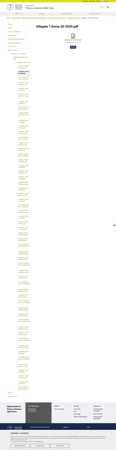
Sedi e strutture (12, 46)
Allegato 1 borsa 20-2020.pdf (73, 40)
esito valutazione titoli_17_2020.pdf (23, 138)
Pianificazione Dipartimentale (16, 39)
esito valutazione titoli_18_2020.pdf (23, 108)
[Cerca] (107, 7)
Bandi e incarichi (98, 413)
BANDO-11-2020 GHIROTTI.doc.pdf (23, 211)
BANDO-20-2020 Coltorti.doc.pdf (23, 67)
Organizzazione (16, 18)
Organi (10, 28)
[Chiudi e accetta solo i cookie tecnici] (112, 433)
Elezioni (10, 393)
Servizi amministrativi (14, 31)
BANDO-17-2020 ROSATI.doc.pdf (23, 132)
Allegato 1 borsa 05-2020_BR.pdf (23, 315)
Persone (10, 24)
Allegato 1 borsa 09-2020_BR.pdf (23, 239)
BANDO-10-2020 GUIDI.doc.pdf (23, 222)
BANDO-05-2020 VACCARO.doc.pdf (23, 309)
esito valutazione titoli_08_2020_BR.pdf (24, 265)
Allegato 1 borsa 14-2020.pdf (23, 177)
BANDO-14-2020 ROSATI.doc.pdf (23, 172)
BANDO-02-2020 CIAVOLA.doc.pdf (23, 365)
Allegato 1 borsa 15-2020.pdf (23, 166)
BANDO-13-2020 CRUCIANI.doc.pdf (23, 183)
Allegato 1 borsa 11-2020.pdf (23, 217)
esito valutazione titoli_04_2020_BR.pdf (24, 340)
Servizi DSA (77, 409)
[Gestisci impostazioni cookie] (114, 225)
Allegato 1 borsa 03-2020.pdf (23, 352)
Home (8, 18)
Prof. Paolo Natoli (59, 409)
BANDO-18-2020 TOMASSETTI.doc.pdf (23, 96)
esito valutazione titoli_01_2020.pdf (23, 388)
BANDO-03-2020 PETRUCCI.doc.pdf (23, 346)
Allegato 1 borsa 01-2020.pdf (23, 382)
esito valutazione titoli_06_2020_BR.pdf (24, 302)
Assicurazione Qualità (14, 43)
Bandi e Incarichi (26, 18)
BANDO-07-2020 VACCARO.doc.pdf (23, 271)
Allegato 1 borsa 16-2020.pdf (23, 149)
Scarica (73, 47)
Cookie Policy (40, 441)
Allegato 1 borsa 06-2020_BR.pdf (23, 296)
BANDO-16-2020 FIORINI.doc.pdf (23, 144)
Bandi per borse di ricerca (40, 18)
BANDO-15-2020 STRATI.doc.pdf (23, 161)
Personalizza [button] (60, 445)
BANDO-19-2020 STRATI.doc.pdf (23, 83)
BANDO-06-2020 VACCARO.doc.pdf (23, 290)
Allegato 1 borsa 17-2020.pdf (23, 127)
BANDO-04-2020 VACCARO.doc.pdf (23, 328)
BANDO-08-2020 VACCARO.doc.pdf (23, 253)
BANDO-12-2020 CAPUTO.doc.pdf (23, 194)
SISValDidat (77, 414)
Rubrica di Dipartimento (80, 416)
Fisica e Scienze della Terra (40, 7)
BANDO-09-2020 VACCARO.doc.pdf (23, 234)
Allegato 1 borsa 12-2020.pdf (23, 200)
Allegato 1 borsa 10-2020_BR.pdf (23, 228)
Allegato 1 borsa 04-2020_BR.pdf (23, 333)
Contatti (66, 427)
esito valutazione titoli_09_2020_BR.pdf (24, 246)
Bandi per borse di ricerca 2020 (57, 18)
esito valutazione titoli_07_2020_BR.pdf (24, 284)
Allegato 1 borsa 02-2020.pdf (23, 371)
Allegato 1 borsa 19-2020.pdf (23, 89)
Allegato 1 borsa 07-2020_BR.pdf (23, 277)
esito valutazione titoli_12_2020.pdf (23, 206)
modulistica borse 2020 (73, 18)
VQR (75, 411)
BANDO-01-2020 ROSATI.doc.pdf (23, 377)
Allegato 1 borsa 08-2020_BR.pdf (23, 258)
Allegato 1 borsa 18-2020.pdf (23, 102)
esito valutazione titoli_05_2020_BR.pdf (24, 321)
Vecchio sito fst (12, 396)
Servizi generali (12, 35)
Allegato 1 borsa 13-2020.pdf (23, 189)
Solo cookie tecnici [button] (20, 445)
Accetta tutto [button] (40, 445)
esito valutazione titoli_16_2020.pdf (23, 155)
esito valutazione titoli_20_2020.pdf (23, 78)
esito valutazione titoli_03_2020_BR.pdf (24, 359)
